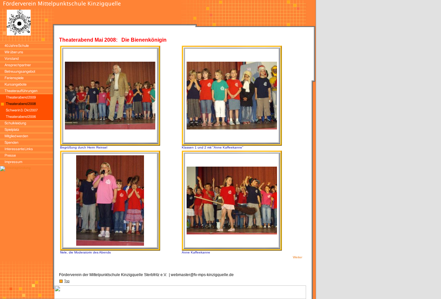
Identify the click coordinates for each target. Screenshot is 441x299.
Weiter (297, 257)
